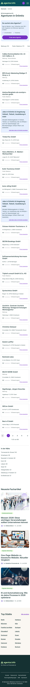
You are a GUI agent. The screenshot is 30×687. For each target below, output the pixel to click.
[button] (23, 3)
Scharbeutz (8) (5, 455)
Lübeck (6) (4, 464)
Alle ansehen (25, 614)
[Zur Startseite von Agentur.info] (8, 3)
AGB (19, 677)
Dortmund (4, 635)
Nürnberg (18, 643)
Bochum (17, 647)
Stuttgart (18, 627)
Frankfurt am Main (6, 627)
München (4, 623)
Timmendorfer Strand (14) (9, 452)
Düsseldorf (4, 631)
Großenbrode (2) (6, 475)
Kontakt (7, 675)
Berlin (2, 620)
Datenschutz (13, 675)
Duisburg (4, 647)
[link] (15, 60)
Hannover (4, 643)
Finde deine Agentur (15, 37)
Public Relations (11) (18, 46)
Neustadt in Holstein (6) (8, 458)
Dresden (17, 639)
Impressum (24, 677)
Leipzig (17, 631)
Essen (17, 635)
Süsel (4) (3, 467)
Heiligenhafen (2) (6, 470)
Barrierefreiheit (22, 675)
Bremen (3, 639)
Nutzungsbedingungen (10, 677)
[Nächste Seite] (27, 435)
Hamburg (18, 620)
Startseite (3, 9)
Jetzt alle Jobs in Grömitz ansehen (18, 130)
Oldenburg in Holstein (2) (8, 472)
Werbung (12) (5, 46)
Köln (16, 623)
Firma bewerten (24, 66)
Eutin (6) (3, 461)
